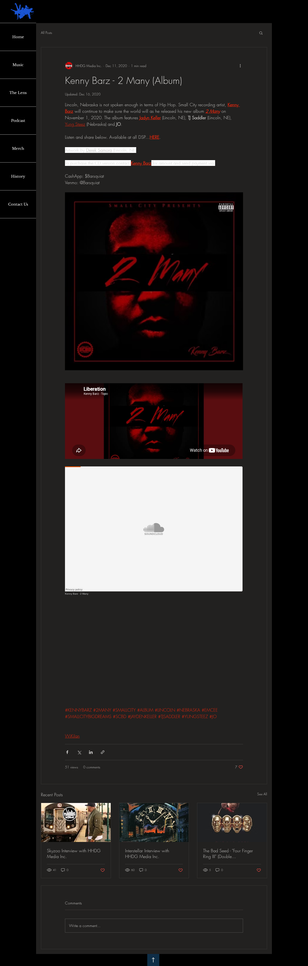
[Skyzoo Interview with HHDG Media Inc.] (76, 822)
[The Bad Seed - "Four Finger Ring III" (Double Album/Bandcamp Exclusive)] (232, 822)
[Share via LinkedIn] (91, 752)
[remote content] (154, 421)
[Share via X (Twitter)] (79, 752)
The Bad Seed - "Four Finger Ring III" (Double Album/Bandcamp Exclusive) (229, 853)
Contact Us (18, 204)
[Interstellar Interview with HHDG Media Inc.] (154, 822)
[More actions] (240, 66)
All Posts (46, 32)
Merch (18, 148)
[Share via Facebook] (67, 752)
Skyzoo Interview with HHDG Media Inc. (74, 853)
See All (262, 794)
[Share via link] (102, 752)
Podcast (18, 120)
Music (18, 65)
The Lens (18, 92)
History (18, 176)
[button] (261, 33)
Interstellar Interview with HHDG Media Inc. (147, 853)
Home (18, 37)
